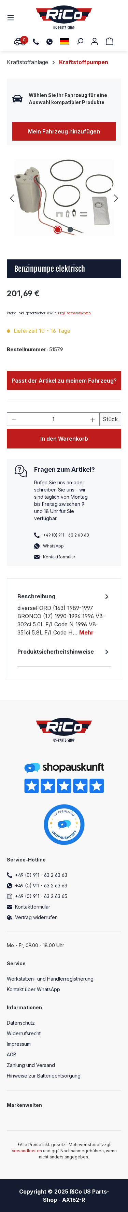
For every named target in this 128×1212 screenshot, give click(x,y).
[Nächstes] (116, 197)
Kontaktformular (59, 556)
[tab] (64, 614)
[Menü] (12, 17)
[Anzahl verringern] (14, 419)
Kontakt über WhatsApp (33, 989)
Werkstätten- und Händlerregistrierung (50, 979)
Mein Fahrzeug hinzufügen (64, 131)
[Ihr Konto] (94, 41)
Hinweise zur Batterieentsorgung (44, 1076)
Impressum (19, 1044)
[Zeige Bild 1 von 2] (57, 229)
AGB (11, 1054)
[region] (64, 197)
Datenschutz (21, 1023)
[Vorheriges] (12, 197)
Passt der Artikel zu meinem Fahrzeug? (64, 380)
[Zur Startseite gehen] (64, 17)
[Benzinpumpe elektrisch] (64, 197)
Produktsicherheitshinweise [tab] (55, 651)
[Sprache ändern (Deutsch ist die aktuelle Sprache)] (64, 41)
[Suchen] (80, 41)
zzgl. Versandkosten (74, 313)
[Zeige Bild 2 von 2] (70, 229)
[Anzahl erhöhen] (93, 419)
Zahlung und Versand (31, 1065)
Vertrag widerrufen (36, 917)
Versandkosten (27, 1150)
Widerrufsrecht (24, 1033)
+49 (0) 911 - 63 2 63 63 (41, 875)
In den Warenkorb (64, 438)
